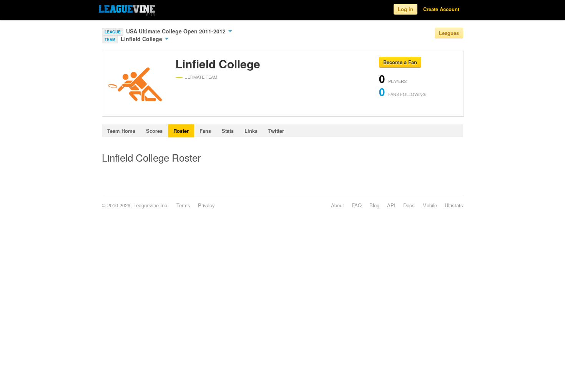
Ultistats (454, 205)
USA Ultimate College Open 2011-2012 (176, 31)
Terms (183, 205)
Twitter (276, 130)
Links (251, 130)
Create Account (441, 9)
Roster (181, 130)
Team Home (121, 130)
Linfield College (142, 39)
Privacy (206, 205)
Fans (205, 130)
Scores (154, 130)
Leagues (449, 32)
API (391, 205)
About (337, 205)
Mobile (429, 205)
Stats (228, 130)
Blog (374, 205)
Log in (405, 9)
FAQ (357, 205)
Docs (409, 205)
